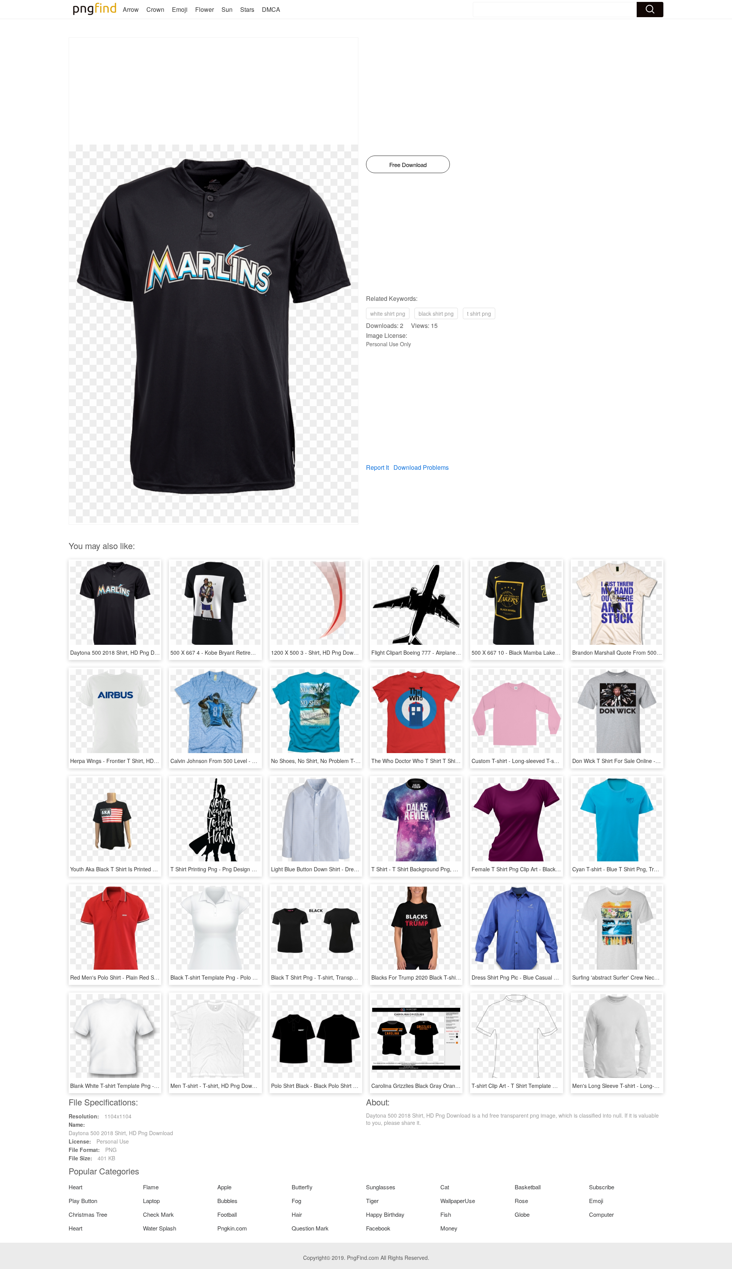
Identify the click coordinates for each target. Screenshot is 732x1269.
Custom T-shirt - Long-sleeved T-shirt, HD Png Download (540, 761)
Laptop (151, 1201)
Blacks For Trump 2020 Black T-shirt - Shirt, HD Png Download (446, 977)
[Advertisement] (213, 91)
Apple (224, 1187)
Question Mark (310, 1228)
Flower (204, 9)
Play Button (83, 1201)
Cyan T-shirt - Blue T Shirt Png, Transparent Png (630, 869)
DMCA (271, 9)
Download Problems (421, 467)
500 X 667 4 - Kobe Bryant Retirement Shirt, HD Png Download (246, 652)
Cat (444, 1187)
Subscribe (601, 1187)
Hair (297, 1214)
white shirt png (387, 313)
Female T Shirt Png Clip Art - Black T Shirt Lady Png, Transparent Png (556, 869)
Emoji (180, 9)
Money (449, 1228)
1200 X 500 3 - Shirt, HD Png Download (319, 652)
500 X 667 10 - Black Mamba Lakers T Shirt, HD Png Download (548, 652)
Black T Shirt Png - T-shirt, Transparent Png (323, 977)
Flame (151, 1187)
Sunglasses (380, 1187)
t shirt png (479, 313)
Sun (227, 9)
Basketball (528, 1187)
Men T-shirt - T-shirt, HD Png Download (217, 1085)
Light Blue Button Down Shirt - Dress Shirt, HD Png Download (345, 869)
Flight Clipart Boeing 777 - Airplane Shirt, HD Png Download (443, 652)
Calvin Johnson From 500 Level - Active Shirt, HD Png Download (248, 761)
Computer (601, 1214)
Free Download (408, 165)
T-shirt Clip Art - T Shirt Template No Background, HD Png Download (554, 1085)
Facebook (378, 1228)
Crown (155, 9)
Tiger (372, 1201)
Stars (247, 9)
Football (227, 1214)
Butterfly (302, 1187)
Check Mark (158, 1214)
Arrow (131, 9)
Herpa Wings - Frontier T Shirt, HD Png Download (130, 761)
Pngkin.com (232, 1228)
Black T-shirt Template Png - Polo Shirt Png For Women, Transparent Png (259, 977)
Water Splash (159, 1228)
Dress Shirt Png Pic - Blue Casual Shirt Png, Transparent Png (545, 977)
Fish (445, 1214)
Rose (521, 1201)
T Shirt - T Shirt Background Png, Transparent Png (432, 869)
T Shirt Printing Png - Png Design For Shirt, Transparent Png (243, 869)
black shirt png (436, 313)
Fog (296, 1201)
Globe (522, 1214)
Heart (75, 1187)
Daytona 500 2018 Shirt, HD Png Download (122, 652)
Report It (377, 467)
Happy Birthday (385, 1214)
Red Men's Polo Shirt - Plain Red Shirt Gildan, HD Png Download (148, 977)
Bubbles (227, 1201)
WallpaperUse (457, 1201)
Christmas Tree (88, 1214)
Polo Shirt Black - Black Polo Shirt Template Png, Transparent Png (350, 1085)
